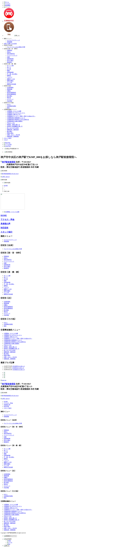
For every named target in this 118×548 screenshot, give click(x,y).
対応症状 (4, 228)
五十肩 (9, 69)
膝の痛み (9, 131)
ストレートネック (12, 55)
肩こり (9, 67)
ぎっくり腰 (10, 65)
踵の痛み (9, 96)
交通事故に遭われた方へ (14, 114)
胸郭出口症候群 (11, 84)
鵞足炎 (9, 97)
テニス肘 (9, 82)
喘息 (8, 107)
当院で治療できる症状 (10, 43)
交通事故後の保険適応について (16, 118)
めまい (9, 104)
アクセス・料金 (7, 219)
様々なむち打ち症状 (13, 128)
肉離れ (9, 91)
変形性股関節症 (11, 92)
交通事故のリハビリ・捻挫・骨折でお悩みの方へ (21, 116)
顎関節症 (9, 50)
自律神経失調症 (11, 106)
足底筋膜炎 (10, 87)
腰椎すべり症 (11, 79)
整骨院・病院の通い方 (13, 124)
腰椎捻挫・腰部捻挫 (13, 129)
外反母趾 (9, 101)
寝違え (9, 52)
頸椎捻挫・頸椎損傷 (13, 136)
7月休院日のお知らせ (18, 368)
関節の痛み (10, 133)
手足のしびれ (11, 123)
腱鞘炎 (9, 75)
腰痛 (8, 70)
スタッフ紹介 (8, 138)
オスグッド (10, 99)
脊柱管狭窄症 (11, 53)
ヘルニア (9, 77)
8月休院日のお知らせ (19, 366)
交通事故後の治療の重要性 (14, 121)
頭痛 (8, 57)
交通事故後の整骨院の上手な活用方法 (18, 119)
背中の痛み (10, 60)
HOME (6, 185)
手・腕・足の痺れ (12, 74)
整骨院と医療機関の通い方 (14, 126)
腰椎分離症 (10, 80)
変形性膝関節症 (11, 94)
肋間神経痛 (10, 58)
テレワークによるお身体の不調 (16, 47)
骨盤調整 (9, 42)
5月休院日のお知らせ (19, 369)
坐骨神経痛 (10, 72)
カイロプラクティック (13, 40)
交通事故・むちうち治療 (14, 111)
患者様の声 (5, 224)
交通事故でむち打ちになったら (16, 112)
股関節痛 (9, 89)
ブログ (6, 139)
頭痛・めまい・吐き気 (13, 134)
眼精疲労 (9, 62)
